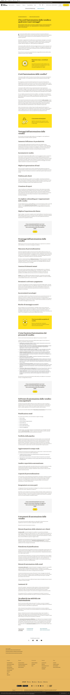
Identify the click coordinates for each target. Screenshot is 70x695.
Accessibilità (43, 668)
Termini (33, 691)
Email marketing (9, 665)
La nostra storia (44, 662)
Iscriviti (35, 231)
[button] (43, 5)
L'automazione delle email (23, 567)
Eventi (32, 665)
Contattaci (54, 662)
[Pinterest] (42, 686)
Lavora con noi (44, 667)
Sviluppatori (33, 664)
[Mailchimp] (18, 0)
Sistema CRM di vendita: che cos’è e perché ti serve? (13, 649)
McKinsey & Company (35, 258)
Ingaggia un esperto (56, 664)
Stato (7, 673)
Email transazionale (43, 628)
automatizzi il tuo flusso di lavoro (31, 204)
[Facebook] (31, 686)
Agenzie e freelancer (34, 662)
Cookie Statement (32, 693)
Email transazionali (9, 667)
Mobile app (8, 674)
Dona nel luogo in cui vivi (45, 665)
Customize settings (63, 693)
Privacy (31, 691)
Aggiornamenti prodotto (10, 664)
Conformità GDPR (9, 670)
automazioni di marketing (31, 623)
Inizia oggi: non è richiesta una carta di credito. (45, 2)
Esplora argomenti (40, 8)
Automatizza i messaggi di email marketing (40, 345)
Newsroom (43, 664)
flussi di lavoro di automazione (39, 409)
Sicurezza (8, 671)
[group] (43, 5)
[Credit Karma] (10, 0)
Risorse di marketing (21, 662)
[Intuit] (2, 0)
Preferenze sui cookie (39, 691)
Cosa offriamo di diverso (10, 668)
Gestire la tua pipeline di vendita (25, 351)
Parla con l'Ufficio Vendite (56, 667)
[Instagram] (36, 686)
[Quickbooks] (14, 0)
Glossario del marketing (21, 665)
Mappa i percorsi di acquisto (34, 16)
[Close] (68, 693)
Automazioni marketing (22, 16)
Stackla (19, 275)
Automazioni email (30, 628)
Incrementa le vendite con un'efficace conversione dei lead (14, 651)
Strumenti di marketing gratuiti (22, 664)
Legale (35, 691)
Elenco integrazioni (21, 667)
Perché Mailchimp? (9, 662)
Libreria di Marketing (30, 8)
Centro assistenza (55, 665)
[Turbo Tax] (6, 0)
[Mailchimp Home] (4, 5)
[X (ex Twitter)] (34, 686)
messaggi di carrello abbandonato (38, 540)
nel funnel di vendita (25, 430)
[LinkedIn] (38, 686)
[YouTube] (40, 686)
